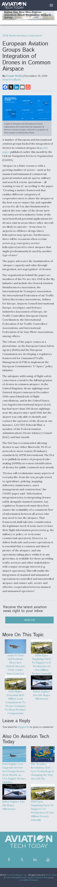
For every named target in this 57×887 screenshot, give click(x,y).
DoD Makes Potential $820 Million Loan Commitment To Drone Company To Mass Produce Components (15, 702)
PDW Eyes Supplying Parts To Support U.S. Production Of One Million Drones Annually (41, 664)
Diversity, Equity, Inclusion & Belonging (35, 877)
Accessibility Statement (28, 880)
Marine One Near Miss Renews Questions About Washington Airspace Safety (27, 15)
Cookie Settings (11, 877)
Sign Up (29, 620)
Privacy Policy (51, 875)
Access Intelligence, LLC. (17, 875)
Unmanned (35, 35)
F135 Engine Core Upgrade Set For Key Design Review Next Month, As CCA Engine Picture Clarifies (14, 773)
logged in (23, 726)
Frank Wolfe (14, 75)
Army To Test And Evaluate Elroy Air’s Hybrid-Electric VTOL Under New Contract (15, 664)
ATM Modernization (14, 35)
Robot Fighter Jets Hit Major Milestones (41, 695)
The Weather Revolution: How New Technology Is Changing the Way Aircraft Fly (42, 771)
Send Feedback (11, 79)
